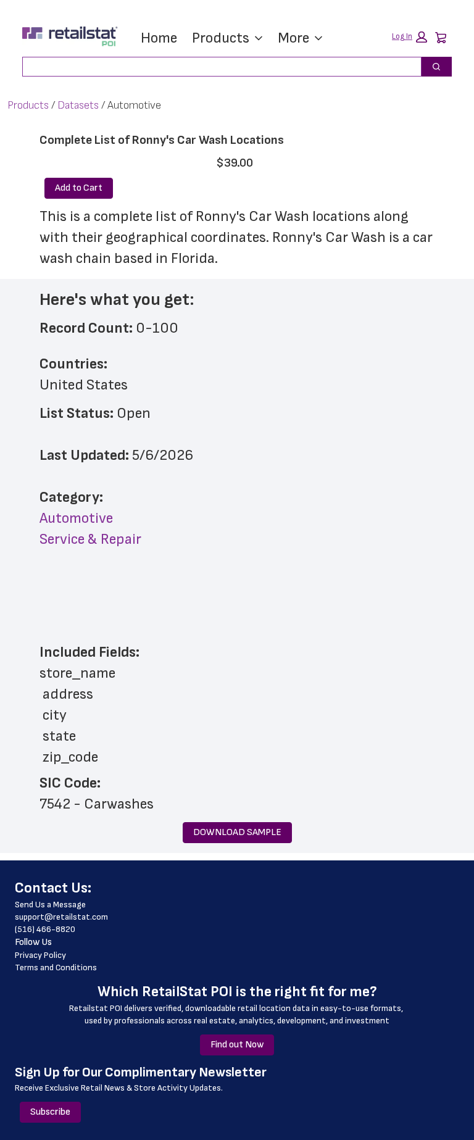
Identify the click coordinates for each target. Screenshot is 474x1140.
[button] (409, 37)
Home (159, 38)
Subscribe (50, 1112)
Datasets (78, 105)
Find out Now (237, 1045)
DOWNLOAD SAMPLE (237, 832)
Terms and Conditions (56, 967)
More (293, 38)
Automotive (76, 518)
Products (220, 38)
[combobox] (217, 66)
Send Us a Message (50, 904)
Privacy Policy (40, 955)
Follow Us (33, 942)
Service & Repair (90, 539)
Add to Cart (78, 188)
